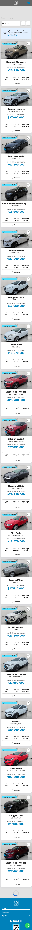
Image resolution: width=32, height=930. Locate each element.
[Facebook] (11, 921)
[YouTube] (17, 921)
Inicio (3, 18)
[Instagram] (14, 921)
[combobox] (12, 23)
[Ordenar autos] (28, 23)
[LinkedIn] (21, 921)
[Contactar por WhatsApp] (27, 925)
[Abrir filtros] (23, 23)
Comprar (11, 18)
